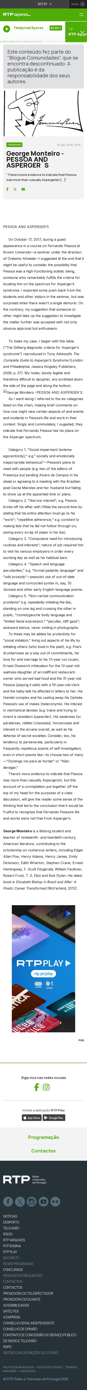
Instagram (32, 1202)
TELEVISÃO (11, 1228)
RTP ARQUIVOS (14, 1240)
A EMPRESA (11, 1317)
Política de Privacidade (18, 1367)
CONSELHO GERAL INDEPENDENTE (28, 1323)
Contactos (43, 1151)
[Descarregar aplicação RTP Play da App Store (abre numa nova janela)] (32, 1117)
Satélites (11, 1311)
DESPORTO (11, 1222)
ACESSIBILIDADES (16, 1305)
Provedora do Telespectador (28, 1293)
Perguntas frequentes (22, 1275)
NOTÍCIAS (10, 1216)
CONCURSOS (13, 1269)
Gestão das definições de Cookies (30, 1352)
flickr (55, 1202)
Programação (43, 1137)
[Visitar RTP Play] (43, 968)
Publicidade (28, 1371)
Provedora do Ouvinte (22, 1299)
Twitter (20, 1202)
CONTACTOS (12, 1287)
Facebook (8, 1202)
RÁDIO (7, 1234)
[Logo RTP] (24, 1180)
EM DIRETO (11, 1257)
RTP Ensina (12, 1246)
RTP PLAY (10, 1252)
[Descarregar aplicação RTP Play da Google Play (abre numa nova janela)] (53, 1117)
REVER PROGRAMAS (18, 1263)
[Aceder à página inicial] (29, 14)
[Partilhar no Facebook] (7, 189)
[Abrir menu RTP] (43, 4)
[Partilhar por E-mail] (23, 189)
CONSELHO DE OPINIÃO (20, 1329)
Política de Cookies (49, 1367)
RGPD (7, 1346)
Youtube (44, 1202)
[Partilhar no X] (15, 189)
